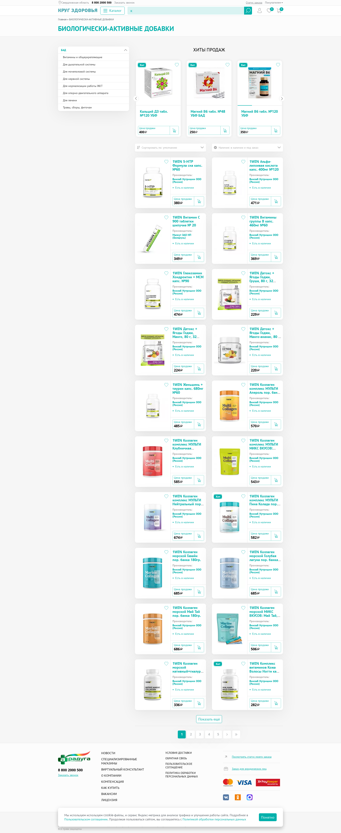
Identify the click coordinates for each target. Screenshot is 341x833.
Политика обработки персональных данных (181, 774)
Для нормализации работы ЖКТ (83, 86)
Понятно (267, 817)
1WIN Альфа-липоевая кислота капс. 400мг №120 (264, 165)
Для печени (70, 100)
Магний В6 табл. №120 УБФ (259, 113)
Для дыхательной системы (79, 64)
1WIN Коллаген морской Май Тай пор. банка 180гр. (186, 611)
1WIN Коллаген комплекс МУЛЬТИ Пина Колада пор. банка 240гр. (263, 502)
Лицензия (109, 800)
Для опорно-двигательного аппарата (85, 93)
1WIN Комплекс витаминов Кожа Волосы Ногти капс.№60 (265, 669)
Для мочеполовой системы (79, 71)
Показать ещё (209, 719)
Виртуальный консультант (122, 769)
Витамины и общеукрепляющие (82, 57)
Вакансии (109, 794)
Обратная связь (176, 758)
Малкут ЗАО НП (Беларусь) (181, 236)
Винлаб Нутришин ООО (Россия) (186, 180)
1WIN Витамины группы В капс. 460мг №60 (262, 221)
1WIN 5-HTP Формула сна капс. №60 (187, 165)
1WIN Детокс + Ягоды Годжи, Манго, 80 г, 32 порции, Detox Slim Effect (184, 336)
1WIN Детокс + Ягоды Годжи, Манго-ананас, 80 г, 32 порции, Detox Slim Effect (265, 336)
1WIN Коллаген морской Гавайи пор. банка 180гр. (186, 555)
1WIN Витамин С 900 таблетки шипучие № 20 (186, 221)
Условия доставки (178, 753)
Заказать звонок (124, 2)
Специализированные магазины (119, 761)
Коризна (278, 10)
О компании (111, 775)
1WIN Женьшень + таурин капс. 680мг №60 (187, 388)
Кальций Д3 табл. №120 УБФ (154, 113)
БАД (63, 50)
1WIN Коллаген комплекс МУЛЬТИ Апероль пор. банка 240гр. (265, 390)
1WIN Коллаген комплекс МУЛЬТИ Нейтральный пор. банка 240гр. (187, 502)
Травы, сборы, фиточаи (77, 107)
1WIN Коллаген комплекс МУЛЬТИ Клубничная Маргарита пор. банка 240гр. (186, 448)
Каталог (115, 10)
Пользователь (259, 10)
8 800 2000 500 (101, 2)
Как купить (110, 788)
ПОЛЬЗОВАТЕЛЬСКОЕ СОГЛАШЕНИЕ (178, 765)
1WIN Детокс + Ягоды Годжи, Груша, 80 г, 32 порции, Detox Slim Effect (261, 281)
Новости (108, 753)
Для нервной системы (76, 79)
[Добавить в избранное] (177, 65)
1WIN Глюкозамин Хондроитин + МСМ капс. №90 (187, 277)
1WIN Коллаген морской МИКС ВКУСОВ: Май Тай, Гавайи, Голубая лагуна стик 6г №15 (265, 615)
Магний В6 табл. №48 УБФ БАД (208, 113)
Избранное (269, 10)
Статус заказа (254, 2)
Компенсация (112, 781)
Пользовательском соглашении (86, 819)
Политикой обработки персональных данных (214, 819)
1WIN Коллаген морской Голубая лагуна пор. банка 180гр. (263, 557)
